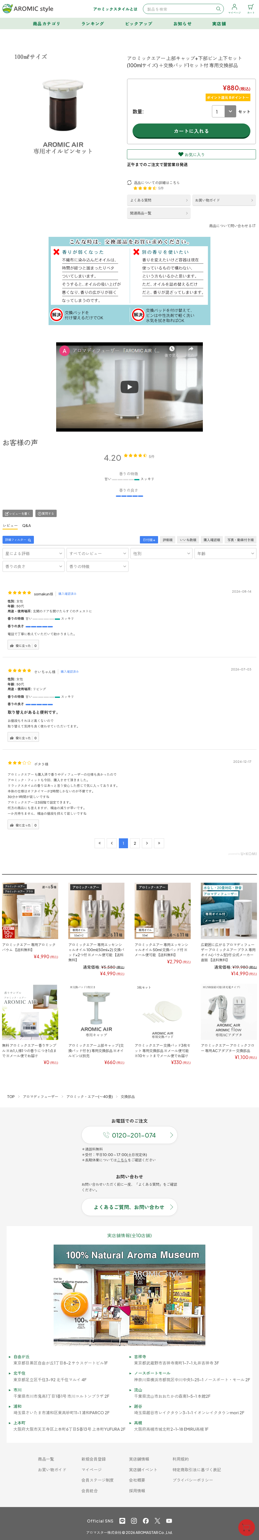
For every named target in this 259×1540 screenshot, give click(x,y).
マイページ (91, 1469)
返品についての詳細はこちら (157, 182)
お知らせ (182, 23)
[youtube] (169, 1521)
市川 (17, 1389)
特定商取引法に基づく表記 (196, 1469)
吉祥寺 (140, 1356)
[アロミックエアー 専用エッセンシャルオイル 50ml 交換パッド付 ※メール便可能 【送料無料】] (163, 911)
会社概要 (137, 1480)
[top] (28, 8)
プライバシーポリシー (192, 1480)
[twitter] (157, 1521)
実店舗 (219, 23)
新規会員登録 (93, 1459)
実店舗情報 (139, 1459)
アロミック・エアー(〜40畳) (89, 1096)
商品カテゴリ (47, 23)
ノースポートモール (152, 1373)
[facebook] (146, 1521)
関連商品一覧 (140, 213)
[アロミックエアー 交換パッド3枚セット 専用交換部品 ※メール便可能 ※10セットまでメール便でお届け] (163, 1012)
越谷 (138, 1406)
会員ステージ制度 (97, 1480)
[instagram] (134, 1521)
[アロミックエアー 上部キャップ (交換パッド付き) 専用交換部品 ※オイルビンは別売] (96, 1012)
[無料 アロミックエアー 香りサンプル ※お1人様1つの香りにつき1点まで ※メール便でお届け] (30, 1012)
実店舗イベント (143, 1469)
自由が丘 (21, 1356)
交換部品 (128, 1096)
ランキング (92, 23)
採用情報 (137, 1490)
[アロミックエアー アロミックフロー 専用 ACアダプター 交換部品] (229, 1012)
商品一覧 (46, 1459)
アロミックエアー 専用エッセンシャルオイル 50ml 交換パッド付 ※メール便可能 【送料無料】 (161, 949)
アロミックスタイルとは (115, 9)
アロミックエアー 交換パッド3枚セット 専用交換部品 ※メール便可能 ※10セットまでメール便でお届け (162, 1050)
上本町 (19, 1422)
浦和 (17, 1406)
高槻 (138, 1422)
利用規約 (180, 1459)
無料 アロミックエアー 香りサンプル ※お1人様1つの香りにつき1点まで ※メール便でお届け (29, 1050)
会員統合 (89, 1490)
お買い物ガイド (207, 200)
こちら (122, 1160)
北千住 (19, 1373)
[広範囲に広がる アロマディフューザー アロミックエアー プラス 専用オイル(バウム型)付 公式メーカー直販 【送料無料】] (229, 911)
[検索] (218, 9)
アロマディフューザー (40, 1096)
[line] (122, 1521)
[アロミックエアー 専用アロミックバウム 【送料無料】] (30, 911)
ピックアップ (139, 23)
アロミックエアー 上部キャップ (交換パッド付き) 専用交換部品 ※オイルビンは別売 (96, 1050)
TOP (11, 1096)
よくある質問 (140, 200)
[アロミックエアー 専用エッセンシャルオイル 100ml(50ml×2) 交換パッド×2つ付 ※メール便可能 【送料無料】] (96, 911)
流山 (138, 1389)
